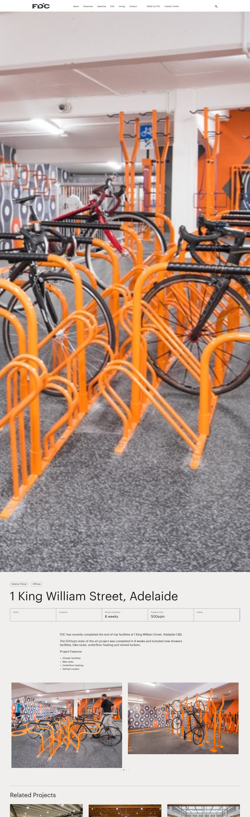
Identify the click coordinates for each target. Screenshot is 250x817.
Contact (133, 6)
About (76, 6)
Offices (37, 584)
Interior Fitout (19, 584)
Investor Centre (171, 6)
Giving (122, 6)
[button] (14, 725)
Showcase (88, 6)
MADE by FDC (153, 6)
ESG (112, 6)
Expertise (101, 6)
